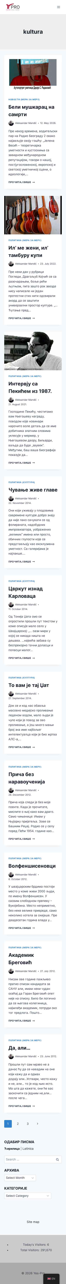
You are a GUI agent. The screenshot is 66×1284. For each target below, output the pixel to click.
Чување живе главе (33, 490)
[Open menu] (58, 7)
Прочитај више (21, 182)
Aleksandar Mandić (26, 123)
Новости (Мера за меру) (24, 99)
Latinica (28, 1148)
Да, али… (19, 1048)
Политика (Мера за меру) (25, 240)
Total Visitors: (30, 1250)
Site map (33, 1222)
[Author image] (11, 123)
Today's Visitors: (35, 1244)
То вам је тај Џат (28, 685)
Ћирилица (12, 1148)
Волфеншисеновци (32, 866)
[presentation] (33, 74)
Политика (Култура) (21, 482)
